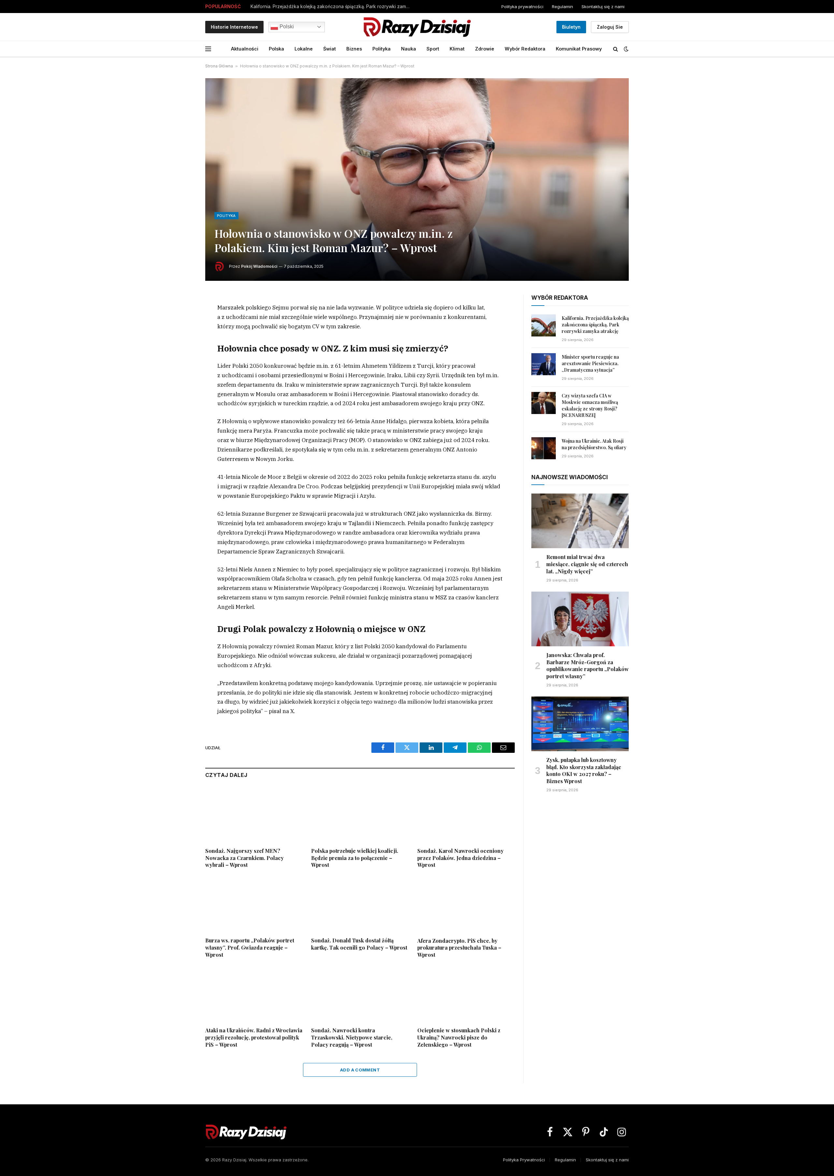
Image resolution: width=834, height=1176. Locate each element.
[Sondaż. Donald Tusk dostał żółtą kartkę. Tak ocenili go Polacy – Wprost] (360, 904)
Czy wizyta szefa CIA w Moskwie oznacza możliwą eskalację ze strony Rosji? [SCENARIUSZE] (590, 405)
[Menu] (208, 49)
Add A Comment (360, 1069)
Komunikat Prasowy (579, 48)
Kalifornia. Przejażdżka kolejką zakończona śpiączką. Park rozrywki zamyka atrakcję (332, 6)
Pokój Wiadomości (259, 266)
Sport (432, 48)
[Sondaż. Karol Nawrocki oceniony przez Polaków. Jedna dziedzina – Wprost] (466, 814)
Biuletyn (571, 27)
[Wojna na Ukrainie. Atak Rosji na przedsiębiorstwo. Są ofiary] (543, 448)
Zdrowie (484, 48)
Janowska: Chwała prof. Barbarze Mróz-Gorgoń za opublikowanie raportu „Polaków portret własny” (587, 666)
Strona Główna (219, 66)
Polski (286, 26)
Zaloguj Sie (610, 27)
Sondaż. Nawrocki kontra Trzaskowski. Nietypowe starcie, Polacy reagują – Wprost (351, 1037)
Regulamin (562, 6)
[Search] (615, 49)
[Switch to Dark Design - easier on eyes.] (625, 48)
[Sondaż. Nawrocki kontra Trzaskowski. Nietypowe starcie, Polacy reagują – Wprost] (360, 994)
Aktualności (244, 48)
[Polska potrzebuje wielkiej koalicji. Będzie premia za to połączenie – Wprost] (360, 814)
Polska (276, 48)
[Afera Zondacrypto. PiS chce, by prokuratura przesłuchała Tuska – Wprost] (466, 904)
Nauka (408, 48)
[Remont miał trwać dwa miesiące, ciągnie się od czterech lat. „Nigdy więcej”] (580, 521)
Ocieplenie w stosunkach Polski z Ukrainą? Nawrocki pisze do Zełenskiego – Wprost (458, 1037)
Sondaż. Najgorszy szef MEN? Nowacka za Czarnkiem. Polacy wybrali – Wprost (244, 857)
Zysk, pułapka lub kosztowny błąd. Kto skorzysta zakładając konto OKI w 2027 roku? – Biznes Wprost (583, 770)
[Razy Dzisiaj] (417, 27)
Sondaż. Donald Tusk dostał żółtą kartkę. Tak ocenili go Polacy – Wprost (359, 944)
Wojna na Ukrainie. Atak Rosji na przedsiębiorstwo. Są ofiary (594, 444)
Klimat (457, 48)
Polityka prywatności (522, 6)
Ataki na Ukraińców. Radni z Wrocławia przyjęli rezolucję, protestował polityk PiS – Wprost (253, 1037)
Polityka (381, 48)
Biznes (354, 48)
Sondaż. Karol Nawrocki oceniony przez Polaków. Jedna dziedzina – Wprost (460, 857)
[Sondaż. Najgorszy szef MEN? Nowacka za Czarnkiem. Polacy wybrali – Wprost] (254, 814)
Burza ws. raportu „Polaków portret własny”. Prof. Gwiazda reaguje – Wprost (249, 947)
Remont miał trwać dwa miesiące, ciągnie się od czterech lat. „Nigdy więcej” (587, 564)
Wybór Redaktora (525, 48)
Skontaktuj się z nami (603, 6)
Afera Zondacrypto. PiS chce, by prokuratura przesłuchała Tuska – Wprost (459, 947)
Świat (329, 48)
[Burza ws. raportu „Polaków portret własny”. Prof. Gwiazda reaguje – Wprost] (254, 904)
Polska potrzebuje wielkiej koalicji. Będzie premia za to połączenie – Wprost (354, 857)
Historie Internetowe (234, 27)
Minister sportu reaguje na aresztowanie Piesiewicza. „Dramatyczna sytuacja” (590, 363)
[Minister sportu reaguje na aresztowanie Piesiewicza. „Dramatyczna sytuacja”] (543, 364)
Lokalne (304, 48)
